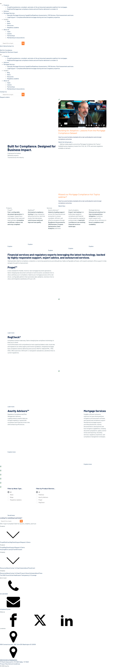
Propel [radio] (40, 500)
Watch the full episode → (65, 142)
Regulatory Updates (13, 27)
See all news (11, 515)
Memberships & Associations (16, 37)
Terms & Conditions (14, 664)
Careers (9, 33)
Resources (10, 25)
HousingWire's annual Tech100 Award (11, 549)
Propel (2, 542)
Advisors (6, 11)
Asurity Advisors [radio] (43, 497)
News (9, 23)
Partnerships (11, 35)
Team (8, 31)
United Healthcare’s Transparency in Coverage (23, 575)
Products (6, 5)
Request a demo (5, 97)
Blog (8, 21)
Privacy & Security (25, 573)
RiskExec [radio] (41, 494)
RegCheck (13, 542)
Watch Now (61, 206)
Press (30, 568)
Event (33, 568)
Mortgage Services (9, 13)
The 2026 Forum (5, 575)
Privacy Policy (4, 664)
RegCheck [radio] (41, 502)
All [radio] (10, 492)
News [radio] (11, 494)
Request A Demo (25, 542)
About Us (6, 29)
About (26, 568)
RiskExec (7, 542)
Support (18, 542)
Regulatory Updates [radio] (16, 500)
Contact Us (3, 92)
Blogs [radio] (11, 497)
